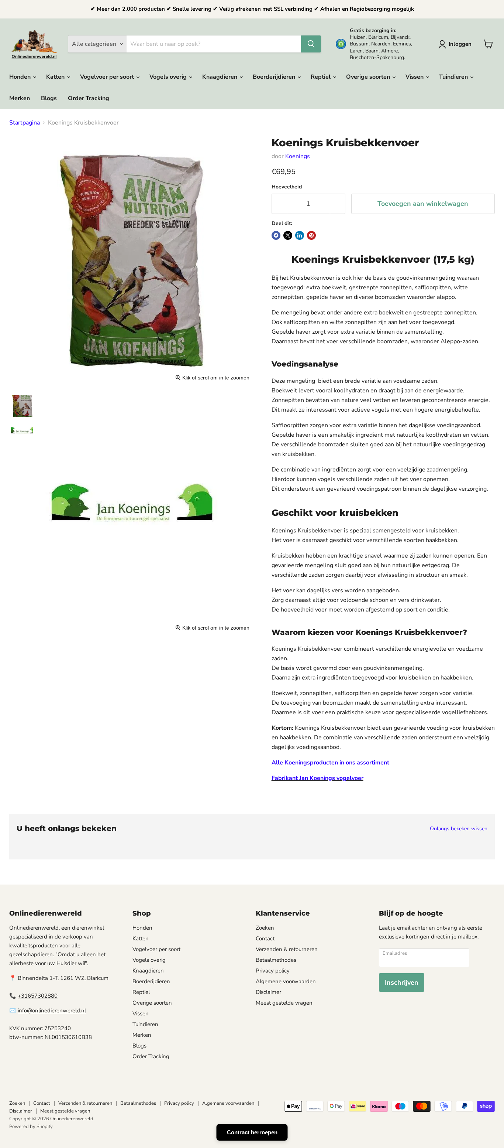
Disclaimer (268, 992)
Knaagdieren (220, 77)
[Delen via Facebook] (276, 235)
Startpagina (24, 122)
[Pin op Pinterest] (311, 235)
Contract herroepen (252, 1132)
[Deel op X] (287, 235)
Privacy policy (273, 970)
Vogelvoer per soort (107, 77)
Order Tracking (88, 98)
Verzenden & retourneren (287, 949)
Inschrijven (401, 982)
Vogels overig (168, 77)
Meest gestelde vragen (284, 1002)
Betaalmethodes (276, 960)
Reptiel (321, 77)
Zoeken (265, 927)
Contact (265, 938)
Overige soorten (368, 77)
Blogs (49, 98)
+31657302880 (38, 995)
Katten (56, 77)
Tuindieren (454, 77)
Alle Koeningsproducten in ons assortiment (330, 763)
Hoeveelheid (287, 187)
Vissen (415, 77)
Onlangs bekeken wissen (458, 829)
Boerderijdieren (275, 77)
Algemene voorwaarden (286, 981)
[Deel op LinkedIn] (299, 235)
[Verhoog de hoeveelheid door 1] (337, 204)
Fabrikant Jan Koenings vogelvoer (317, 778)
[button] (456, 44)
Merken (19, 98)
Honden (20, 77)
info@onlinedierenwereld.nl (52, 1010)
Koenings (297, 156)
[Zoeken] (311, 43)
